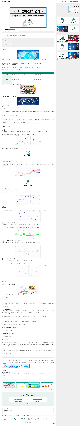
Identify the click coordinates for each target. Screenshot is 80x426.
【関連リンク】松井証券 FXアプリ (5, 281)
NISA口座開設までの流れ (37, 401)
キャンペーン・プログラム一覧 (48, 389)
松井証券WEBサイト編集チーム (6, 372)
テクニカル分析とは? (4, 40)
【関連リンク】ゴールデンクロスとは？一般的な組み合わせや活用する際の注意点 (10, 148)
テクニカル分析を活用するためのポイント (7, 43)
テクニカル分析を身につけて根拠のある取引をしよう (8, 45)
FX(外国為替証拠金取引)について (7, 410)
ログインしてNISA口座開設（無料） (37, 399)
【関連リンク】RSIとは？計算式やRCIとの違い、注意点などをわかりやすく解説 (9, 222)
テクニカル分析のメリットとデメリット (7, 41)
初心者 (7, 31)
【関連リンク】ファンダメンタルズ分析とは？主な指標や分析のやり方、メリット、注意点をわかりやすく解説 (12, 84)
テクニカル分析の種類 (5, 42)
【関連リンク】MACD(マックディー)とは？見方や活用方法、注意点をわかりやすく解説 (10, 240)
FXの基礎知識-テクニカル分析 (15, 31)
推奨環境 (46, 418)
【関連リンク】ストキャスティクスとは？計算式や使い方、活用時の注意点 (9, 258)
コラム (4, 31)
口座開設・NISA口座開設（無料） (18, 399)
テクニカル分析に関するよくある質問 (6, 44)
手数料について (29, 403)
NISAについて (25, 403)
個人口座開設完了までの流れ (18, 401)
